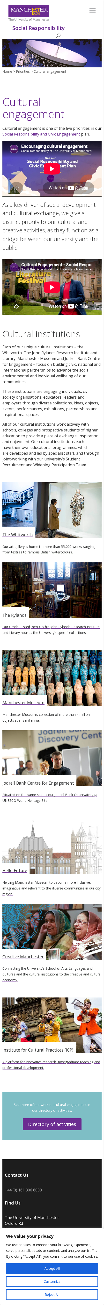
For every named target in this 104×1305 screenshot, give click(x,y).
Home (7, 71)
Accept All (52, 1268)
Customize (52, 1281)
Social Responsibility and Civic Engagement (41, 134)
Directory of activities (52, 1124)
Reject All (52, 1294)
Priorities (23, 71)
